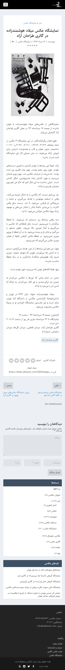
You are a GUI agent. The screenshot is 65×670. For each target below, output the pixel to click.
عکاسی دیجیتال (53, 536)
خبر (58, 501)
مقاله (58, 547)
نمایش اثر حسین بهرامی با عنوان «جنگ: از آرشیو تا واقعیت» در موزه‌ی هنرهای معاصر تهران (34, 594)
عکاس (54, 511)
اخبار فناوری (52, 505)
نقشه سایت (57, 643)
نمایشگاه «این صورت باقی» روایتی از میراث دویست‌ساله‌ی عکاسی (33, 587)
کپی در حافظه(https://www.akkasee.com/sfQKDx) (32, 372)
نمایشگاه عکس (24, 41)
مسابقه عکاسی (50, 522)
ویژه (58, 553)
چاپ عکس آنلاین (54, 651)
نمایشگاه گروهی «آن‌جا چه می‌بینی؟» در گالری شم (39, 575)
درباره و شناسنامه (55, 647)
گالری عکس (55, 541)
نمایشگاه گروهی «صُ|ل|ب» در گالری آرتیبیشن (40, 581)
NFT (56, 489)
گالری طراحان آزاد (50, 340)
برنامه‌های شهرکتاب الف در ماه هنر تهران (43, 570)
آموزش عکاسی (54, 495)
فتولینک (53, 517)
